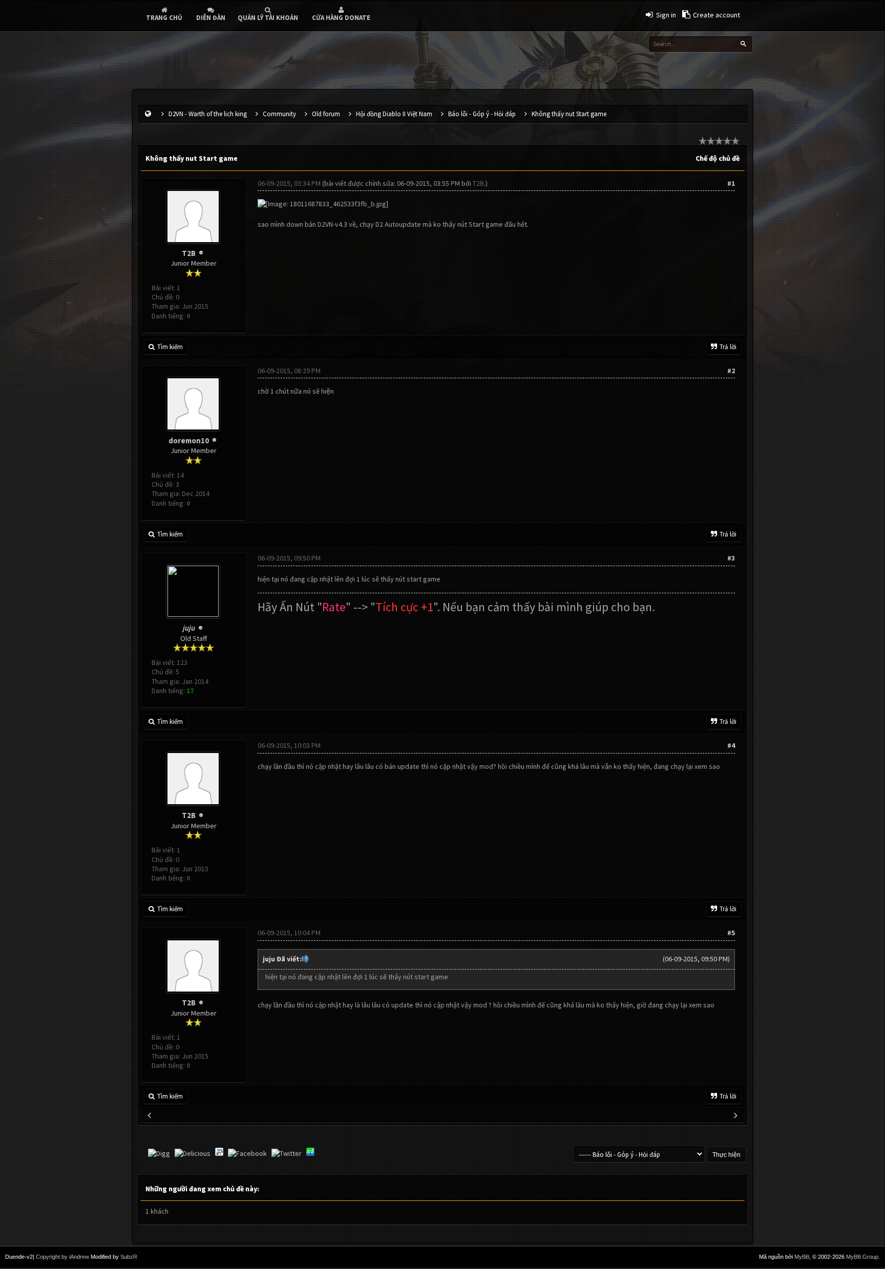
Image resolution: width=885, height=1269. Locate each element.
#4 (731, 745)
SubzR (128, 1257)
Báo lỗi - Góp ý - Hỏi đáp (482, 114)
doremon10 (188, 440)
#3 (731, 558)
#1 (731, 183)
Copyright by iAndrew (62, 1257)
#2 (731, 370)
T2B (189, 253)
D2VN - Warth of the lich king (207, 114)
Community (279, 114)
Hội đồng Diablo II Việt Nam (394, 114)
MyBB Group (862, 1257)
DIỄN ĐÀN (210, 17)
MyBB (801, 1257)
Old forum (326, 114)
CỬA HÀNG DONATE (341, 17)
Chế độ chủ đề (718, 158)
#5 (731, 932)
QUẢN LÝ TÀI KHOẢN (268, 17)
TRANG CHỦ (164, 17)
